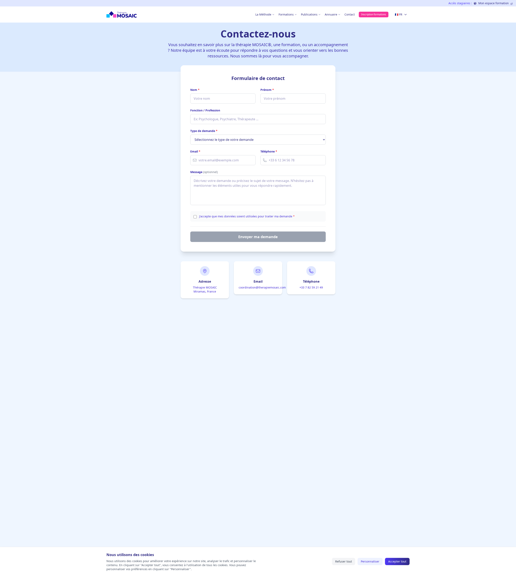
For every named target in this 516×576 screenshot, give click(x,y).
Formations (286, 14)
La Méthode (263, 14)
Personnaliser (370, 561)
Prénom (267, 90)
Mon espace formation (494, 3)
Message (204, 172)
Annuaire (331, 14)
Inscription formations (373, 14)
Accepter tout (397, 561)
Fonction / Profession (205, 110)
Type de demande (203, 131)
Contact (349, 14)
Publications (309, 14)
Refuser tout (343, 561)
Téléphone (268, 151)
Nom (195, 90)
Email (195, 151)
